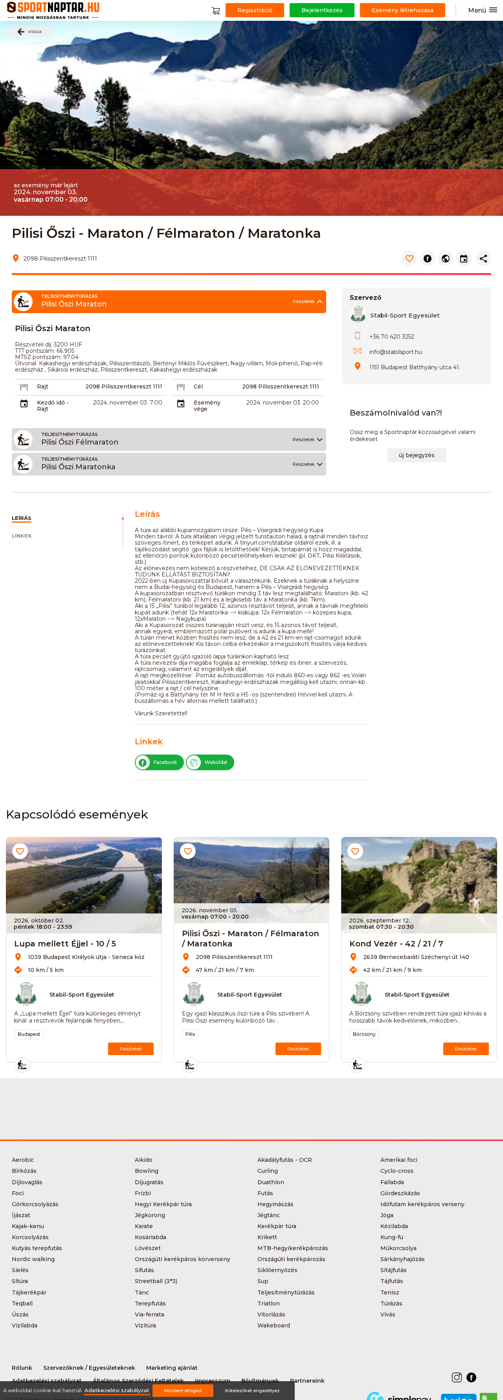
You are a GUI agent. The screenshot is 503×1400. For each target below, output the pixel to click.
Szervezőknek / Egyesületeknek (89, 1368)
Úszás (20, 1314)
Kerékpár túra (276, 1226)
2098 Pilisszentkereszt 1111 (123, 386)
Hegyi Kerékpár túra (163, 1204)
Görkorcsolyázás (35, 1204)
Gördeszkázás (400, 1193)
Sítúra (20, 1281)
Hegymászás (275, 1204)
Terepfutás (150, 1303)
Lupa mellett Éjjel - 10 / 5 (65, 943)
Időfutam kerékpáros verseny (422, 1204)
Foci (18, 1193)
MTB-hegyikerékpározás (292, 1248)
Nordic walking (33, 1259)
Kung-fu (391, 1237)
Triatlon (268, 1303)
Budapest (29, 1034)
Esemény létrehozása (402, 10)
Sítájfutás (393, 1270)
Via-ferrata (149, 1314)
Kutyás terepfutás (37, 1248)
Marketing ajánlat (172, 1368)
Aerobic (23, 1160)
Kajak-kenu (28, 1226)
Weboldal (216, 762)
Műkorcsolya (398, 1248)
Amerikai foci (398, 1160)
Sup (262, 1281)
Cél (198, 386)
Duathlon (270, 1182)
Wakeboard (273, 1325)
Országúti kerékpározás (291, 1259)
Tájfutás (391, 1281)
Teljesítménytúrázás (286, 1292)
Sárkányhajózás (402, 1259)
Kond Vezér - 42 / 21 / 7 (396, 943)
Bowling (146, 1171)
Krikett (267, 1237)
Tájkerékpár (29, 1292)
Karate (144, 1226)
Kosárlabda (150, 1237)
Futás (265, 1193)
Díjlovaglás (27, 1182)
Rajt (42, 386)
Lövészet (148, 1248)
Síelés (20, 1270)
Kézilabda (394, 1226)
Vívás (387, 1314)
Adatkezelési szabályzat (116, 1390)
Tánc (142, 1292)
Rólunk (22, 1368)
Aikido (143, 1160)
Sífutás (144, 1270)
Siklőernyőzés (277, 1270)
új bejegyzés (417, 455)
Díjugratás (149, 1182)
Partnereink (307, 1381)
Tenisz (389, 1292)
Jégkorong (150, 1215)
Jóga (386, 1215)
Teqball (22, 1303)
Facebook (165, 762)
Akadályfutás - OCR (284, 1160)
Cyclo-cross (396, 1171)
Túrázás (391, 1303)
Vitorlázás (271, 1314)
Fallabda (392, 1182)
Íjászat (21, 1215)
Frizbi (143, 1193)
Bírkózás (24, 1171)
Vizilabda (24, 1325)
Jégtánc (268, 1215)
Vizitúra (145, 1325)
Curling (267, 1171)
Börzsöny (364, 1034)
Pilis (190, 1034)
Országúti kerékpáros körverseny (182, 1259)
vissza (35, 31)
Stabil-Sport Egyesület (405, 315)
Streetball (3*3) (156, 1281)
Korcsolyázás (30, 1237)
